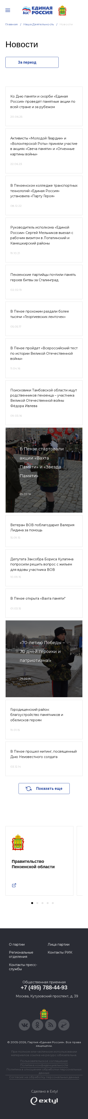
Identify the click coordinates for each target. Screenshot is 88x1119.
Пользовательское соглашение (44, 1061)
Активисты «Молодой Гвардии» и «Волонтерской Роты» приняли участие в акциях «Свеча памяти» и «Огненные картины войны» (43, 146)
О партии (17, 944)
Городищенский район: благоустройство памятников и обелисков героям (36, 714)
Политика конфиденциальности (44, 1065)
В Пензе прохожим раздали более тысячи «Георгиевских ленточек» (39, 314)
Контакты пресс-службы (23, 967)
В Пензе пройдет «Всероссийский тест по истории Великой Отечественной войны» (44, 353)
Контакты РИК (60, 952)
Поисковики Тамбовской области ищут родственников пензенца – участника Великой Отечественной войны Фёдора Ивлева (43, 398)
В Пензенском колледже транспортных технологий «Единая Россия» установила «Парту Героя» (43, 190)
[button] (32, 903)
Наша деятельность (38, 24)
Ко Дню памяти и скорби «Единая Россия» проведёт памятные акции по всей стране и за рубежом (42, 101)
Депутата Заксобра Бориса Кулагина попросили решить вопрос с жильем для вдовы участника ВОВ (41, 564)
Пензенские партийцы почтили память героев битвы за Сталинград (43, 277)
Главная (11, 24)
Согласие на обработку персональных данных (44, 1077)
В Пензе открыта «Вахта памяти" (37, 598)
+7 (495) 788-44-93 (44, 987)
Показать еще (49, 788)
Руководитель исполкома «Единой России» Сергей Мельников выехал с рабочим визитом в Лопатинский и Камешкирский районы (41, 235)
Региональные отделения (21, 954)
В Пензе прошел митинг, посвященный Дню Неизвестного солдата (43, 754)
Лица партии (58, 944)
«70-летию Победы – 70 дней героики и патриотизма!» (42, 651)
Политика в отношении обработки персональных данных (44, 1071)
